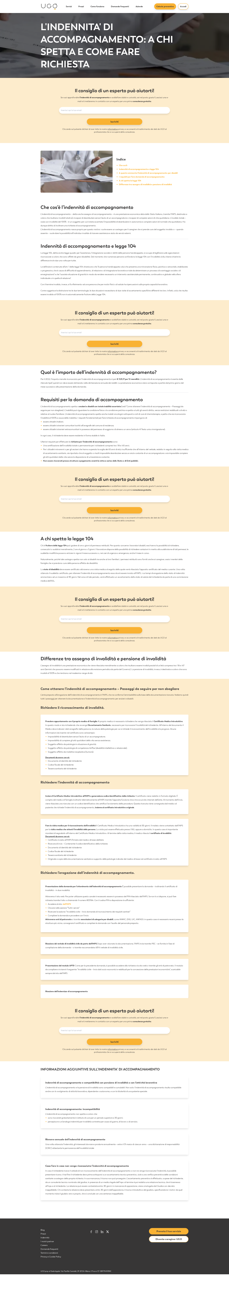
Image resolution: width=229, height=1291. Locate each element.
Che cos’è (123, 165)
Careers (44, 1245)
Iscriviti (114, 121)
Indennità (45, 1237)
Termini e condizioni (49, 1253)
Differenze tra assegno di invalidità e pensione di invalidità (145, 184)
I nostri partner (47, 1241)
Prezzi (81, 6)
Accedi (183, 6)
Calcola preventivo (165, 6)
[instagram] (96, 1231)
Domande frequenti (120, 6)
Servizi (69, 6)
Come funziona (97, 6)
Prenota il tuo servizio (168, 1231)
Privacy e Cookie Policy (51, 1256)
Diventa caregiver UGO (169, 1239)
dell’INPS (67, 904)
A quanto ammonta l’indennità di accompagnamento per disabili (148, 173)
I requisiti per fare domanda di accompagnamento (142, 176)
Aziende (139, 6)
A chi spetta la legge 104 (130, 180)
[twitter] (107, 1231)
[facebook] (91, 1231)
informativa (113, 129)
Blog (43, 1230)
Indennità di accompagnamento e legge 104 (139, 169)
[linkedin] (102, 1231)
